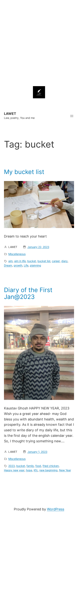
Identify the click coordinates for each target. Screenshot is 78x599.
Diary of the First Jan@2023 (28, 293)
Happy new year (14, 470)
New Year (65, 470)
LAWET (10, 114)
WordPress (55, 509)
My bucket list (24, 171)
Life (26, 265)
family (30, 465)
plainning (35, 265)
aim (10, 261)
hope (29, 470)
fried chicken (51, 465)
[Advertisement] (39, 39)
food (38, 465)
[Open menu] (71, 116)
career (56, 261)
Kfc (36, 470)
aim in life (20, 261)
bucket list (43, 261)
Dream (8, 265)
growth (18, 265)
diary (64, 261)
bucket (31, 261)
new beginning (48, 470)
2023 (11, 465)
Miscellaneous (17, 254)
